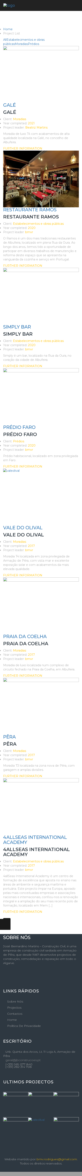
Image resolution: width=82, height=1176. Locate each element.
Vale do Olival (22, 528)
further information (23, 148)
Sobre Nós (15, 1001)
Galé (9, 105)
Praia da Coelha (25, 636)
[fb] (4, 976)
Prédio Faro (19, 427)
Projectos (14, 1007)
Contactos (14, 1014)
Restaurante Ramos (30, 210)
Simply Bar (17, 327)
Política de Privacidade (24, 1026)
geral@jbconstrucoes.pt (23, 1060)
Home (8, 29)
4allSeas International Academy (35, 839)
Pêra (9, 737)
